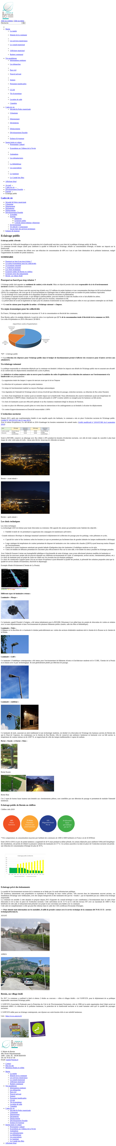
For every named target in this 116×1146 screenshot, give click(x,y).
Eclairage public (20, 221)
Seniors (12, 80)
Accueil (8, 185)
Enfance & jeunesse (17, 138)
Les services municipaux (19, 41)
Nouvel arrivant (15, 74)
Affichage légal (10, 181)
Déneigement (14, 119)
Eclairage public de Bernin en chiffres (18, 272)
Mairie (7, 29)
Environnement (15, 225)
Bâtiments (18, 219)
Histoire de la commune (18, 35)
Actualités (13, 214)
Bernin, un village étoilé (14, 276)
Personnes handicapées (18, 84)
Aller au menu (19, 21)
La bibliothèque (15, 164)
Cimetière (13, 103)
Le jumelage (14, 174)
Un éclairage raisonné (13, 265)
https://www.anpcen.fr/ (14, 1016)
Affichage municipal (17, 51)
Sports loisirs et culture (13, 142)
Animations (14, 154)
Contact (8, 1064)
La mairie (13, 31)
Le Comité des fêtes (17, 178)
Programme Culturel (17, 144)
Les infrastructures (16, 158)
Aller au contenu (7, 21)
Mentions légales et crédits (14, 1068)
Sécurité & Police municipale (20, 109)
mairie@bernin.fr (12, 1060)
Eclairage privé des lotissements (16, 274)
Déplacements (15, 129)
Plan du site (9, 1066)
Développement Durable (19, 133)
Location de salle (16, 99)
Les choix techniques (13, 270)
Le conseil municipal (17, 45)
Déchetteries (14, 123)
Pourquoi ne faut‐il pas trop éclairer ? (18, 261)
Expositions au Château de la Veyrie (23, 148)
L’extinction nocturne (13, 268)
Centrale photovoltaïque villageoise (27, 223)
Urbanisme (14, 113)
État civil (13, 70)
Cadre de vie (9, 107)
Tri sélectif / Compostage (19, 227)
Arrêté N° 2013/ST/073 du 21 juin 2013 (15, 420)
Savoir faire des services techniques (22, 229)
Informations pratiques (18, 60)
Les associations (16, 168)
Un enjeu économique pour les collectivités (20, 263)
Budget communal (16, 54)
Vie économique (16, 94)
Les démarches (15, 64)
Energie (8, 191)
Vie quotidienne (11, 58)
